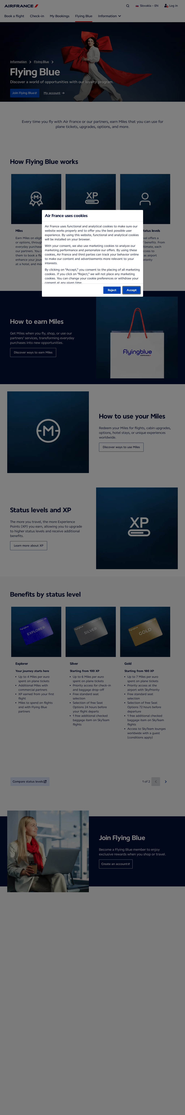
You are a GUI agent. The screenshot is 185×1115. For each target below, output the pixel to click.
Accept (132, 290)
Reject (112, 290)
